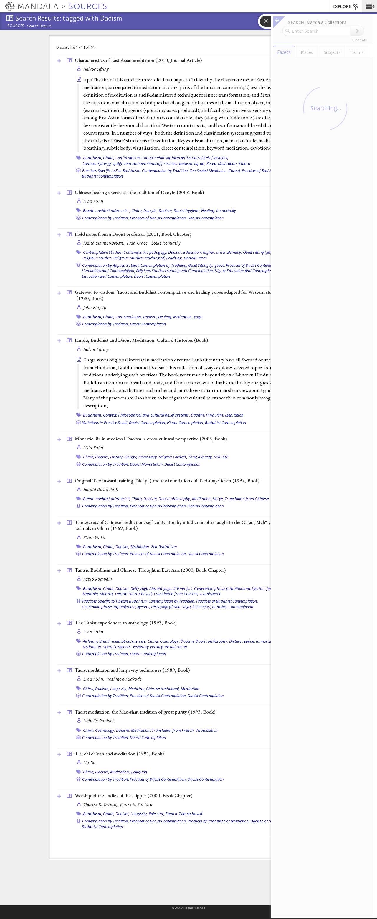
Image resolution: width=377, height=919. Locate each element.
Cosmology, (170, 641)
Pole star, (157, 813)
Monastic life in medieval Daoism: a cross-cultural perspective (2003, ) (151, 438)
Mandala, (90, 593)
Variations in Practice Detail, (105, 422)
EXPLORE (342, 6)
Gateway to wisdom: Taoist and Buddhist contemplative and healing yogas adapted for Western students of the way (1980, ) (190, 295)
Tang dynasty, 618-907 (208, 457)
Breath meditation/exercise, (106, 210)
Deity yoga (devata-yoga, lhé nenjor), (161, 588)
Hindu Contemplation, (185, 422)
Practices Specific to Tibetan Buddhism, (115, 601)
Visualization (210, 593)
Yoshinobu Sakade (124, 679)
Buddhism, (92, 157)
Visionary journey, (148, 646)
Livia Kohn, (94, 679)
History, (116, 457)
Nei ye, (218, 498)
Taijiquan (139, 771)
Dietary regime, (242, 641)
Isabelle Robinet (98, 721)
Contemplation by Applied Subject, (111, 265)
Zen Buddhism (164, 546)
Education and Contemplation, (107, 276)
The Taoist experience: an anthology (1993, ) (125, 622)
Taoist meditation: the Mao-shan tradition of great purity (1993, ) (145, 712)
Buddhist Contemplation (102, 176)
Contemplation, (128, 316)
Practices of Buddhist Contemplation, (227, 601)
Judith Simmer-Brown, (104, 243)
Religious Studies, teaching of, (139, 258)
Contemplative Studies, (103, 252)
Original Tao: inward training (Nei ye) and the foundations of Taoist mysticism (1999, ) (167, 480)
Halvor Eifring (96, 69)
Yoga (198, 316)
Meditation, (228, 163)
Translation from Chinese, (175, 593)
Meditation (234, 415)
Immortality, (266, 641)
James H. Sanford (136, 804)
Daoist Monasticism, (146, 464)
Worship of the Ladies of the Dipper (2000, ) (133, 795)
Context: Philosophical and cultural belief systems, (184, 157)
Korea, (211, 163)
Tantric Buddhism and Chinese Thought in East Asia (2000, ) (150, 570)
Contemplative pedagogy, (145, 252)
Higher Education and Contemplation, (246, 270)
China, (109, 157)
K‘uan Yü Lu (94, 537)
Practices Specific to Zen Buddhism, (111, 170)
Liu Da (89, 762)
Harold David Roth (100, 489)
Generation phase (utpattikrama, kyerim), (229, 588)
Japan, (200, 163)
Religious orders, (173, 457)
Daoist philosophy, (174, 498)
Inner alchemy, (229, 252)
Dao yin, (150, 210)
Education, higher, (199, 252)
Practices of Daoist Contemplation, (158, 217)
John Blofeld (94, 307)
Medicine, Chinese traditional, (154, 688)
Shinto (244, 163)
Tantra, (121, 593)
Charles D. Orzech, (101, 804)
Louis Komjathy (166, 243)
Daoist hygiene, (187, 210)
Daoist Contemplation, (147, 422)
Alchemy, (90, 641)
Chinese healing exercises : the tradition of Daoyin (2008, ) (139, 192)
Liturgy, (131, 457)
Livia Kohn (93, 201)
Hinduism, (215, 415)
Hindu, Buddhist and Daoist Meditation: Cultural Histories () (141, 340)
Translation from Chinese (247, 498)
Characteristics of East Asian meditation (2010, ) (138, 60)
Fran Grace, (138, 243)
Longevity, (119, 688)
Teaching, (174, 258)
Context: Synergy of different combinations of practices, (130, 163)
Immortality (226, 210)
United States (195, 258)
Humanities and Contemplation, (108, 270)
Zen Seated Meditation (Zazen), (215, 170)
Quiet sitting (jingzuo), (262, 252)
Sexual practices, (117, 646)
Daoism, (186, 163)
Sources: (16, 26)
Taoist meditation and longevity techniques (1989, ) (132, 670)
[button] (369, 6)
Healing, (208, 210)
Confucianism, (127, 157)
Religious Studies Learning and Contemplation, (175, 270)
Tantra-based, (140, 593)
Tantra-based (190, 813)
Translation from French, (173, 730)
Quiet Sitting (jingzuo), (206, 265)
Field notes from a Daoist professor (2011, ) (133, 234)
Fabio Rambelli (97, 579)
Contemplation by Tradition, (165, 170)
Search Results (39, 26)
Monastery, (148, 457)
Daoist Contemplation (206, 217)
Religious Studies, (97, 258)
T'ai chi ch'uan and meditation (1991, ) (119, 753)
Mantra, (107, 593)
